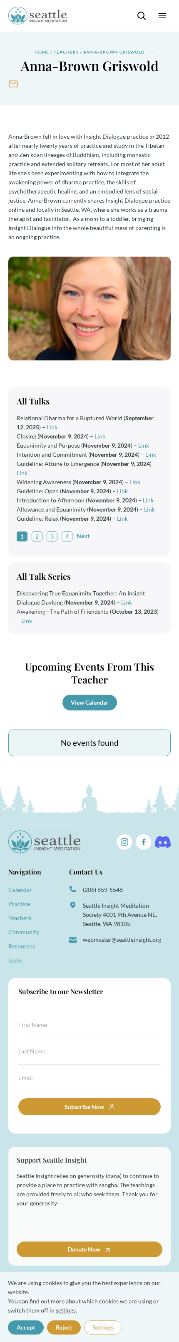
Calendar (20, 889)
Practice (19, 903)
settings (66, 1310)
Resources (21, 946)
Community (23, 931)
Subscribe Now (84, 1106)
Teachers (66, 51)
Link (52, 427)
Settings (103, 1327)
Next (83, 535)
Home (42, 51)
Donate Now (85, 1249)
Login (15, 960)
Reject (64, 1327)
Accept (26, 1327)
